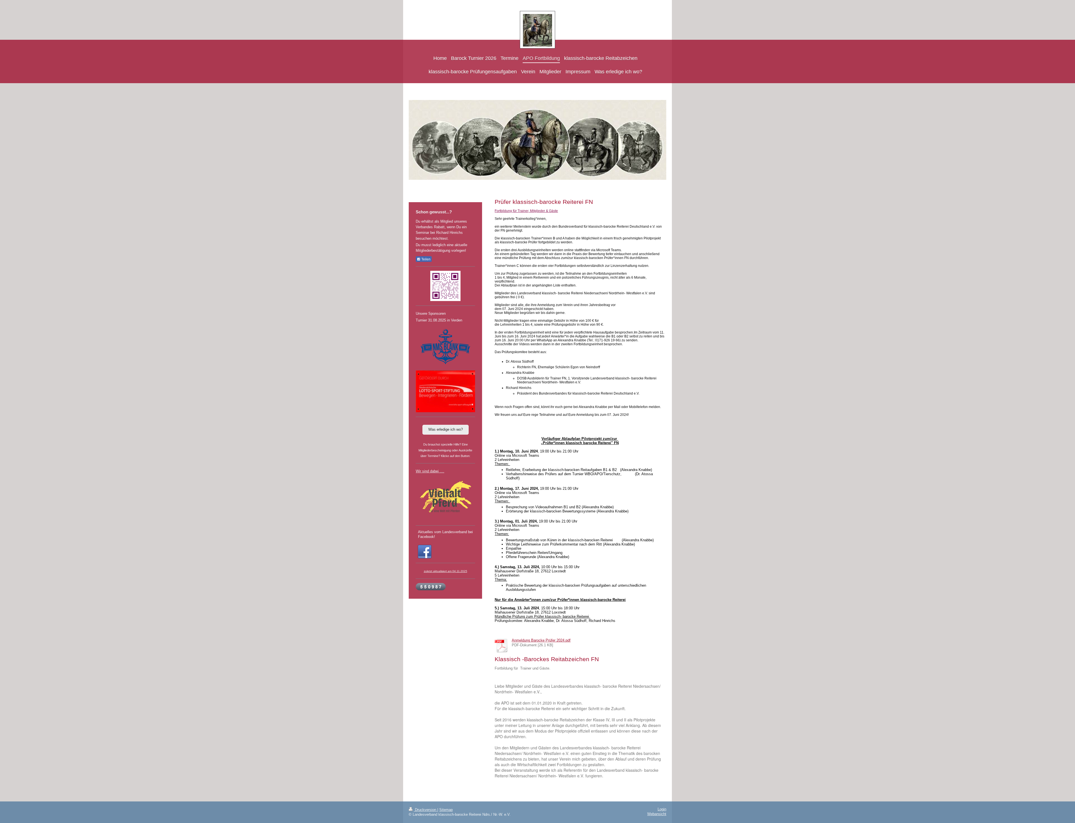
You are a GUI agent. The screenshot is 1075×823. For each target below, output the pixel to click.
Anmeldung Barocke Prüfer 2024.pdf (541, 640)
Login (662, 809)
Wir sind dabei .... (430, 471)
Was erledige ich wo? (445, 430)
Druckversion (425, 810)
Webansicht (656, 814)
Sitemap (446, 810)
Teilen (425, 259)
